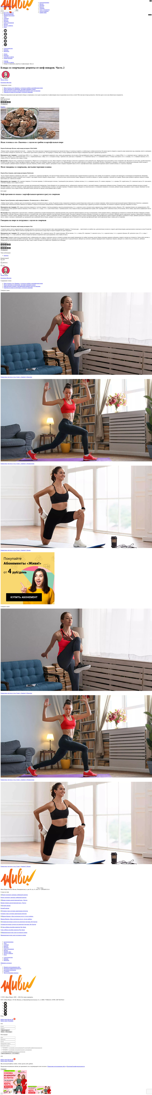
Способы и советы (9, 57)
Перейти (3, 107)
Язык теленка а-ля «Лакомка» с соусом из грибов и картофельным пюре (23, 88)
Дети (5, 17)
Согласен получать (13, 1051)
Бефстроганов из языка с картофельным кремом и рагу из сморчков (22, 90)
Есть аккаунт (16, 1053)
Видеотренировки (9, 14)
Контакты (6, 51)
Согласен (3, 1069)
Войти (2, 1031)
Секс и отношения (44, 9)
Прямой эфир (7, 952)
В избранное (4, 104)
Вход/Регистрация (9, 12)
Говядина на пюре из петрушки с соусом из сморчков (18, 92)
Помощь (6, 50)
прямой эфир (43, 12)
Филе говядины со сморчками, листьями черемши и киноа (20, 89)
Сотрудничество (8, 48)
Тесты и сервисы (8, 25)
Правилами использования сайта (56, 1066)
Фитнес (42, 4)
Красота (42, 7)
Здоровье (42, 8)
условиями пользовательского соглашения (20, 1049)
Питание (42, 5)
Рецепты (6, 55)
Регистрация (9, 1031)
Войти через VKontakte (7, 1021)
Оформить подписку (6, 6)
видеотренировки (44, 2)
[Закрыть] (2, 1093)
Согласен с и (22, 1047)
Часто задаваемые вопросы (11, 972)
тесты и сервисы (44, 11)
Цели (5, 27)
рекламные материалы (10, 970)
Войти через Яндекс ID (7, 1019)
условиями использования (16, 1047)
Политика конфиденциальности (12, 968)
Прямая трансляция (9, 15)
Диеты (5, 54)
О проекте (6, 971)
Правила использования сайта (12, 967)
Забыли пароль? (5, 1030)
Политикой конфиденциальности (76, 1066)
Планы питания (8, 58)
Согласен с (17, 1049)
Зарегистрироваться (6, 1053)
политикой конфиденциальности (33, 1047)
